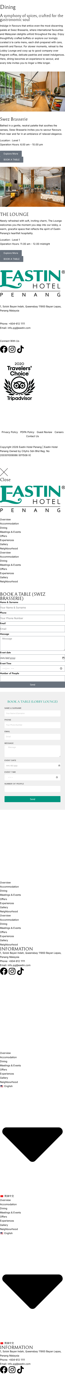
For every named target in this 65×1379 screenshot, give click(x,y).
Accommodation (9, 523)
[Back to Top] (60, 1372)
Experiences (7, 540)
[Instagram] (12, 349)
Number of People (9, 673)
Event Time (5, 663)
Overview (5, 519)
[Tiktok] (20, 349)
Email (3, 623)
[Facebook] (4, 349)
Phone (3, 612)
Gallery (4, 544)
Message (4, 634)
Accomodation (8, 1057)
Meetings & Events (10, 531)
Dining (3, 527)
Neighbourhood (9, 548)
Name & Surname (9, 602)
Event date (5, 652)
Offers (3, 536)
